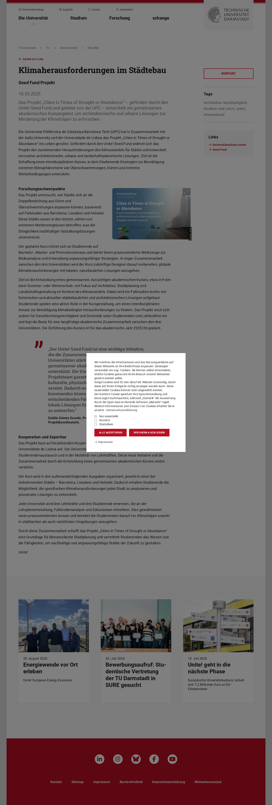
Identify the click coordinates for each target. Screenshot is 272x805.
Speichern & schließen (149, 432)
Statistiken (106, 424)
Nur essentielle (108, 416)
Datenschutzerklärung (122, 410)
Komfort (104, 420)
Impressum (105, 442)
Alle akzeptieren (110, 432)
